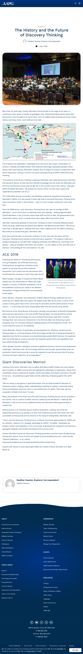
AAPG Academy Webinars (52, 566)
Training (46, 583)
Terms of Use (28, 646)
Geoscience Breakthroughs (10, 574)
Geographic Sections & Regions (12, 532)
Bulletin (46, 607)
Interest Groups (6, 528)
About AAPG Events (50, 562)
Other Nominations (7, 548)
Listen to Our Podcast (8, 594)
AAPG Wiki (47, 611)
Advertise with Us (7, 598)
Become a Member (49, 540)
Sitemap (71, 646)
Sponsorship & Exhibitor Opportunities (56, 569)
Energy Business (7, 582)
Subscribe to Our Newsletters (11, 590)
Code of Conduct (41, 646)
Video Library (48, 595)
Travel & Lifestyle (7, 586)
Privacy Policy (31, 651)
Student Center (48, 536)
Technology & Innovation (9, 578)
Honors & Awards (7, 540)
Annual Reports (6, 552)
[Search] (75, 3)
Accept (75, 650)
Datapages (47, 599)
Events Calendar (49, 558)
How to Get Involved (50, 532)
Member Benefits (49, 525)
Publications (5, 544)
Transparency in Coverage (57, 646)
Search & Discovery (50, 603)
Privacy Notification (15, 646)
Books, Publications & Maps (52, 591)
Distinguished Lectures (51, 587)
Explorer (4, 571)
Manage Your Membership (52, 544)
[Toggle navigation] (79, 3)
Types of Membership (50, 528)
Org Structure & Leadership (10, 525)
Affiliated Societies (7, 536)
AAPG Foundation (7, 556)
